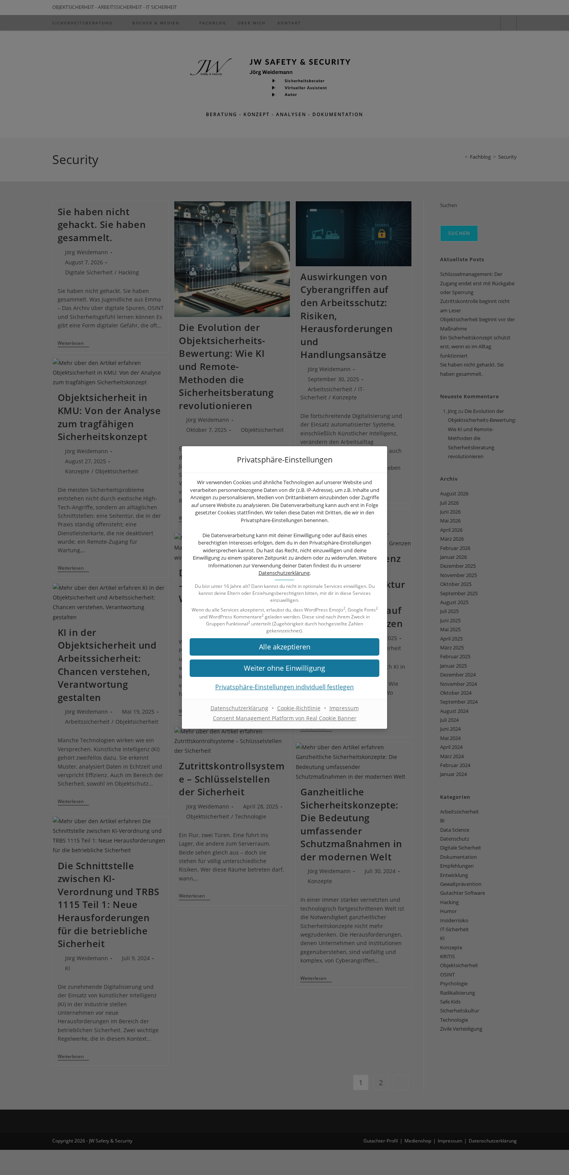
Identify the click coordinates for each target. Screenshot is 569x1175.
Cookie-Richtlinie (298, 708)
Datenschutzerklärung (284, 572)
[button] (284, 647)
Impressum (344, 708)
